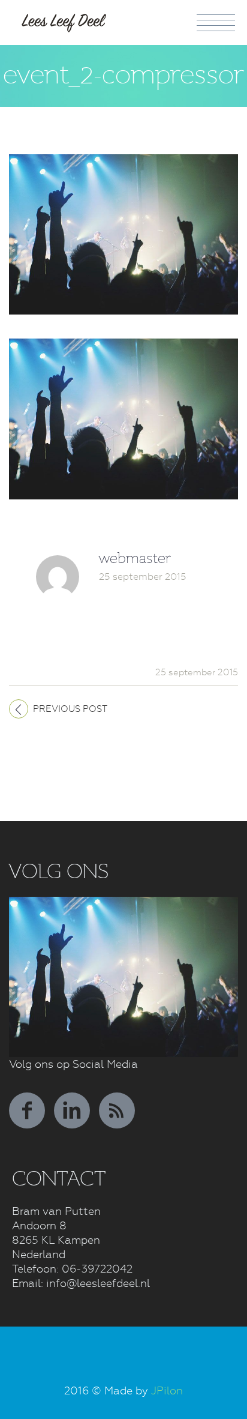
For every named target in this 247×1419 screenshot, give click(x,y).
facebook (27, 1110)
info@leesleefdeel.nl (98, 1283)
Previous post (70, 708)
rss (117, 1110)
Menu (216, 23)
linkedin (72, 1110)
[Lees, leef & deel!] (64, 20)
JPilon (167, 1390)
